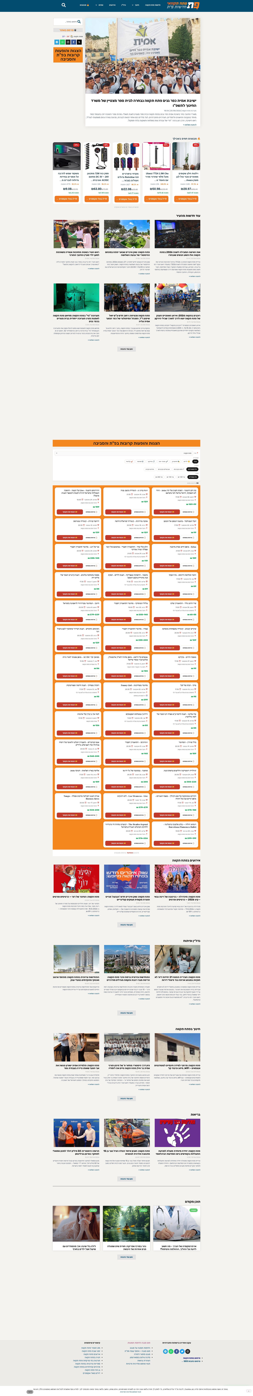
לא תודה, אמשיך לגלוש (126, 722)
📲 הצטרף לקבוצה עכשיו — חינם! (126, 715)
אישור (30, 1392)
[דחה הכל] (249, 1391)
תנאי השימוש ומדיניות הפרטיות (130, 1392)
